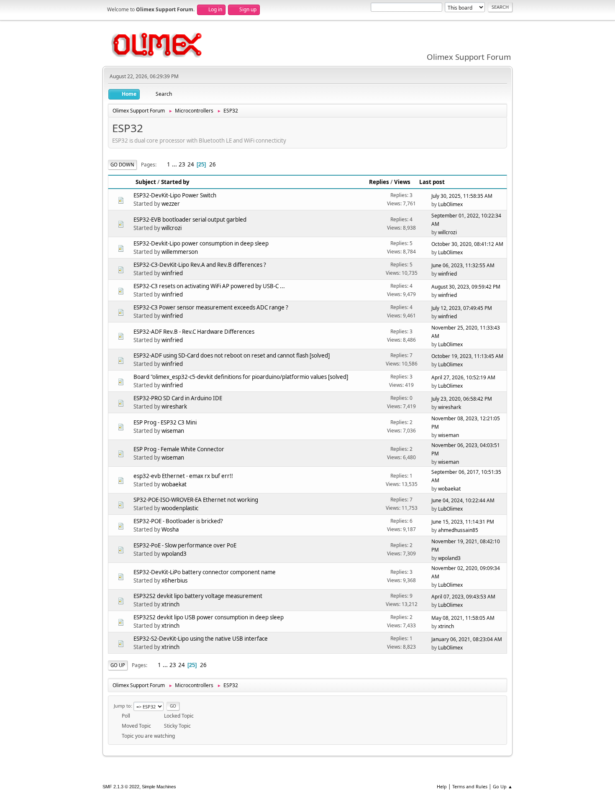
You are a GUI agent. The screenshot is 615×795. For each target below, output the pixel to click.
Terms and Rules (469, 786)
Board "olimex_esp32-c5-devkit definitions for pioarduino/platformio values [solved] (240, 377)
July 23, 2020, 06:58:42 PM (461, 398)
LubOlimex (450, 204)
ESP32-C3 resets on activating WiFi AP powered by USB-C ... (209, 286)
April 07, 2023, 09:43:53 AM (463, 596)
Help (442, 786)
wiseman (172, 431)
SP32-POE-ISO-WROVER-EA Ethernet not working (195, 500)
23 (182, 164)
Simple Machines (159, 786)
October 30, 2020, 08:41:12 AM (467, 244)
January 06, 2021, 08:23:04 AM (466, 639)
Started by (175, 182)
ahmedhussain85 (458, 530)
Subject (146, 182)
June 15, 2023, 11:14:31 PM (462, 521)
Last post (432, 182)
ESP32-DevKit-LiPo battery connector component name (204, 572)
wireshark (174, 406)
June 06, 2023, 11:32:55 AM (463, 265)
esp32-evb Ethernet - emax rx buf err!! (183, 476)
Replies (379, 182)
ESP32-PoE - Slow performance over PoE (184, 545)
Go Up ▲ (502, 786)
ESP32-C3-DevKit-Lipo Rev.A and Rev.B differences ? (199, 264)
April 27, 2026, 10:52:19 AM (463, 377)
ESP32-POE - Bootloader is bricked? (178, 521)
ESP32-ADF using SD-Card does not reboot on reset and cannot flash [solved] (231, 355)
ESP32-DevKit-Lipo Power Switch (174, 195)
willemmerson (179, 252)
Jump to (122, 706)
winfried (172, 273)
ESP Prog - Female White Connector (178, 449)
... (175, 164)
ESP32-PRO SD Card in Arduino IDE (177, 398)
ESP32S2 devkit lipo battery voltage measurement (197, 596)
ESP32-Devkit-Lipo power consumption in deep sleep (201, 243)
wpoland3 (174, 553)
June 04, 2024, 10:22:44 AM (463, 500)
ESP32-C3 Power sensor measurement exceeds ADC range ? (210, 307)
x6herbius (174, 580)
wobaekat (174, 484)
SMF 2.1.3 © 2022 (120, 786)
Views (402, 182)
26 (212, 164)
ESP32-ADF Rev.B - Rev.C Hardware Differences (193, 331)
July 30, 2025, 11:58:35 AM (461, 195)
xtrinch (170, 604)
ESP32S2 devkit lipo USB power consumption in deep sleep (208, 617)
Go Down (122, 164)
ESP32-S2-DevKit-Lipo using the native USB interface (200, 638)
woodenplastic (179, 508)
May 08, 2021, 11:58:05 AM (463, 617)
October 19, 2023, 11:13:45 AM (467, 356)
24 (190, 164)
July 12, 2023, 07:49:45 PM (461, 308)
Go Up (117, 665)
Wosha (170, 529)
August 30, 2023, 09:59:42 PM (465, 286)
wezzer (170, 203)
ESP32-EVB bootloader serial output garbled (189, 219)
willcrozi (171, 228)
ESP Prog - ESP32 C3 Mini (165, 422)
